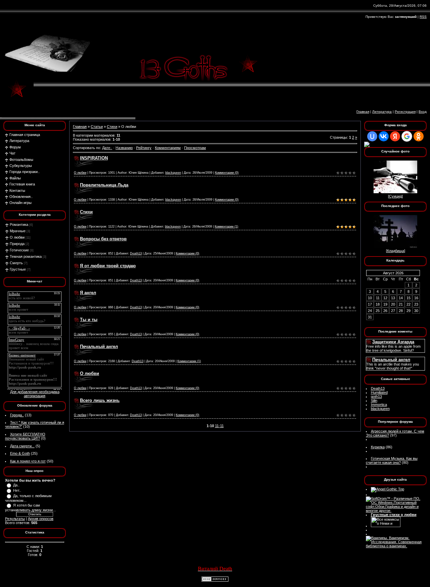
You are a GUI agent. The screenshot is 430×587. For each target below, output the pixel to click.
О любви (17, 237)
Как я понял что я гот (28, 461)
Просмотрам (195, 148)
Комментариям (168, 148)
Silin (374, 401)
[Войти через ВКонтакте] (384, 136)
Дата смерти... (22, 446)
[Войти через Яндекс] (395, 136)
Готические (19, 250)
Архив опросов (40, 519)
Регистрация (405, 111)
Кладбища (395, 251)
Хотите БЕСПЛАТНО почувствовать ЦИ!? (25, 436)
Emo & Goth (20, 453)
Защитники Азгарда (393, 341)
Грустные (18, 269)
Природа (17, 244)
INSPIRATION (94, 158)
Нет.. (17, 490)
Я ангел (88, 292)
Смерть (16, 263)
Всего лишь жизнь (100, 400)
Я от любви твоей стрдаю (108, 265)
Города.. (17, 415)
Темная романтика (26, 256)
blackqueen (173, 172)
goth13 (376, 396)
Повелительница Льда (104, 184)
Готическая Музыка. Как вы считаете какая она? (392, 460)
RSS (423, 17)
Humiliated (379, 392)
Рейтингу (144, 148)
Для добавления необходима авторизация (34, 394)
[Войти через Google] (406, 136)
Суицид (395, 196)
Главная (362, 111)
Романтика (19, 224)
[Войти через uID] (372, 136)
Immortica (379, 405)
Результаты (15, 519)
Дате (106, 148)
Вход (423, 111)
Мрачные (18, 231)
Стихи (112, 127)
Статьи (97, 127)
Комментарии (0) (227, 172)
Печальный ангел (99, 346)
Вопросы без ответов (103, 238)
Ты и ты (88, 319)
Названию (124, 148)
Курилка (378, 447)
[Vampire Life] (395, 546)
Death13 (136, 253)
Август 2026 (393, 273)
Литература (382, 111)
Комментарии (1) (226, 226)
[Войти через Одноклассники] (419, 136)
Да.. (16, 485)
